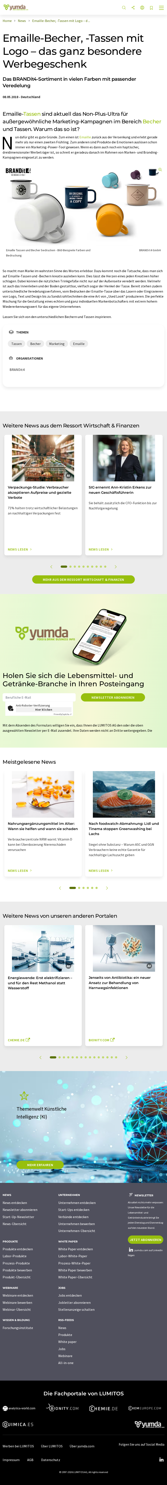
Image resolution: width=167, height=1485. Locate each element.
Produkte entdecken (18, 1249)
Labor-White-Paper (72, 1256)
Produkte (65, 1335)
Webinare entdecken (18, 1295)
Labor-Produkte (15, 1256)
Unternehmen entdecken (77, 1202)
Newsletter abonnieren (113, 697)
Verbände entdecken (73, 1217)
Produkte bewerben (17, 1270)
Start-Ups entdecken (73, 1209)
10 (105, 567)
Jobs (61, 1349)
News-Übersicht (15, 1224)
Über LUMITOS (52, 1446)
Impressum (11, 1460)
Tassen (31, 114)
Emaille (85, 137)
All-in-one (65, 1363)
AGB (30, 1460)
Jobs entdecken (70, 1295)
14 (112, 1057)
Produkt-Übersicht (17, 1277)
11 (99, 1057)
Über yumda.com (82, 1446)
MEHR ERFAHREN (40, 1165)
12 (103, 1057)
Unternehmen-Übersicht (76, 1231)
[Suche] (124, 7)
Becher (152, 121)
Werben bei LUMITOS (18, 1446)
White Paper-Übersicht (75, 1277)
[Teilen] (133, 7)
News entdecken (15, 1202)
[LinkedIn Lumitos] (161, 1460)
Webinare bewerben (17, 1302)
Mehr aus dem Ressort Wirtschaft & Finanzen (83, 579)
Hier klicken (43, 710)
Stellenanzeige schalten (76, 1309)
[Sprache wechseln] (142, 7)
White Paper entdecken (75, 1249)
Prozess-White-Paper (74, 1263)
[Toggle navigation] (161, 8)
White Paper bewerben (75, 1270)
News (62, 1328)
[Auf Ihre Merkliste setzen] (151, 8)
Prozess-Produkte (16, 1263)
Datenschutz (50, 1460)
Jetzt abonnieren (145, 1239)
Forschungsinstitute (18, 1328)
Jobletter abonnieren (74, 1302)
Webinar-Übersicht (17, 1309)
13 (107, 1057)
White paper (67, 1341)
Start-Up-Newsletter (18, 1217)
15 (116, 1057)
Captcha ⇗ (63, 714)
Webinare (65, 1356)
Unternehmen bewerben (76, 1224)
